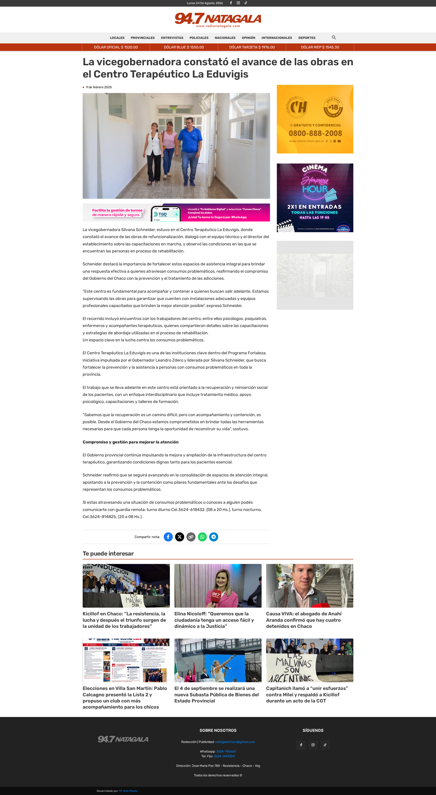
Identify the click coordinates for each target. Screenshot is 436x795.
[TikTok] (246, 3)
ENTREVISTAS (172, 38)
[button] (333, 38)
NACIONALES (225, 38)
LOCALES (117, 38)
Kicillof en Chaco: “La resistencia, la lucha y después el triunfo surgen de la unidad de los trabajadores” (124, 620)
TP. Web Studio (128, 790)
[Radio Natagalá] (218, 20)
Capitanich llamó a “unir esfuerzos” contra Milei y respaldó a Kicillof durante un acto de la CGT (307, 694)
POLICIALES (199, 38)
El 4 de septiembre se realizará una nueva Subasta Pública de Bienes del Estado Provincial (216, 694)
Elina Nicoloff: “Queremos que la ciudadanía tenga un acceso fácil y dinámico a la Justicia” (214, 620)
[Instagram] (238, 3)
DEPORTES (306, 38)
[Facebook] (231, 3)
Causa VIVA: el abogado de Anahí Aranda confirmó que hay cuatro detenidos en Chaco (304, 620)
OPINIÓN (248, 38)
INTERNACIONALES (277, 38)
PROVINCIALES (143, 38)
